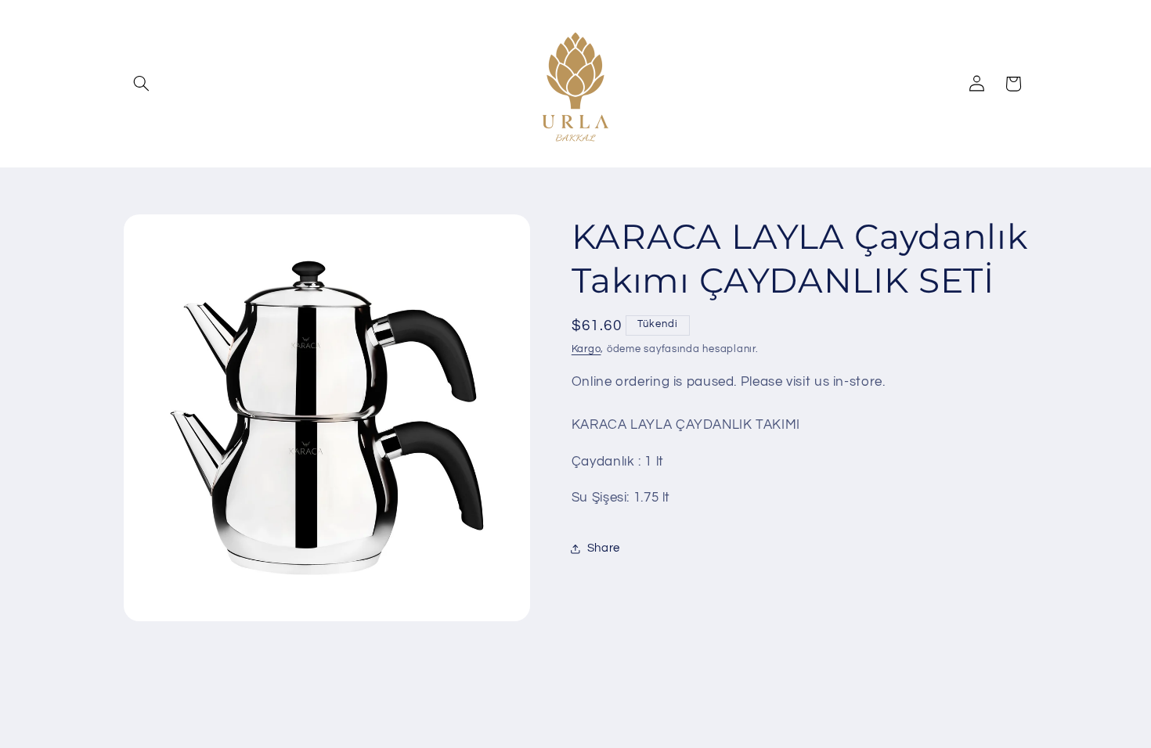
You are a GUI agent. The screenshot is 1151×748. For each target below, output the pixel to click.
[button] (142, 84)
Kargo (586, 349)
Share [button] (603, 548)
